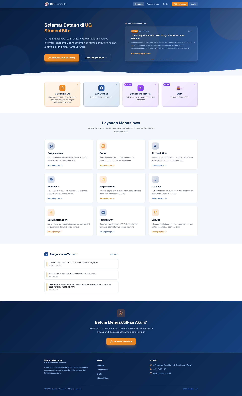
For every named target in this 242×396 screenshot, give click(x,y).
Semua (113, 254)
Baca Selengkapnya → (141, 53)
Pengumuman (153, 4)
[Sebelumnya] (128, 42)
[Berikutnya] (194, 42)
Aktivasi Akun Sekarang (63, 57)
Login (193, 4)
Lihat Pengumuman (94, 57)
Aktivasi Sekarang (123, 341)
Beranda (138, 4)
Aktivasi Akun (180, 4)
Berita (165, 4)
